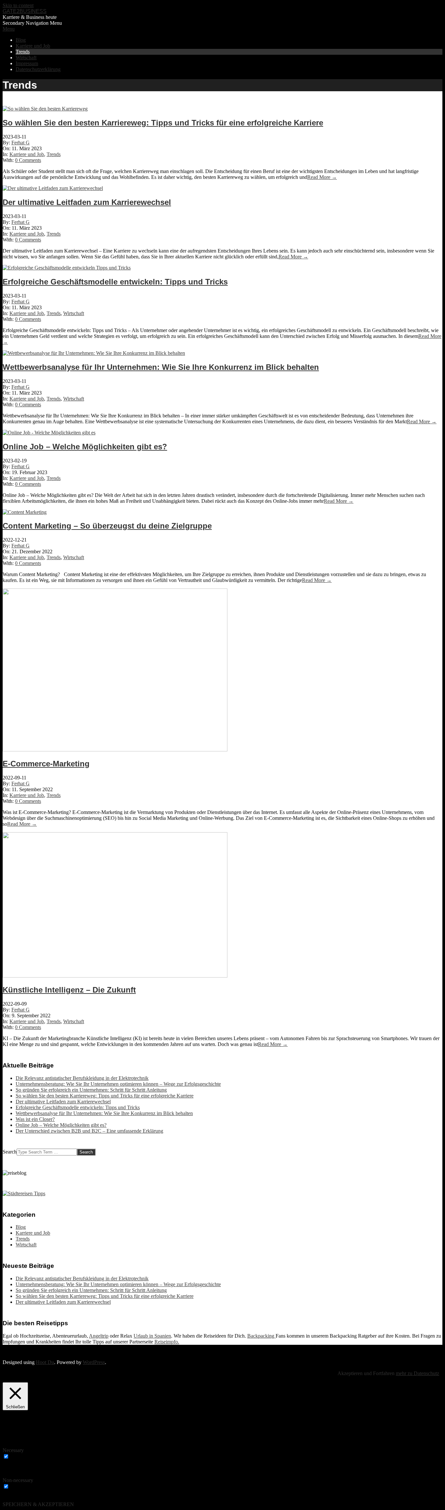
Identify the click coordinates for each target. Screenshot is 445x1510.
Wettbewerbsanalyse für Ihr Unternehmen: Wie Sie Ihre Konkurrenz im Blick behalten (161, 367)
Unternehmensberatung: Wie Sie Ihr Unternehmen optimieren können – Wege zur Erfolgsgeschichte (118, 1084)
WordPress (94, 1362)
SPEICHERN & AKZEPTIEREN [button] (38, 1504)
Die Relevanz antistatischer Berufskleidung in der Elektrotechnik (82, 1078)
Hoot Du (45, 1362)
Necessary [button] (13, 1450)
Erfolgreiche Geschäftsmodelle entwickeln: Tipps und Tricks (115, 281)
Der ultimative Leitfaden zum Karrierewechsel (87, 202)
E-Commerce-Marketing (46, 763)
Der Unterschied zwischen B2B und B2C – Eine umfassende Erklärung (89, 1131)
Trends (54, 154)
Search (10, 1151)
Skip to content (18, 5)
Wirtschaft (73, 313)
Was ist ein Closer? (35, 1119)
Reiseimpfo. (166, 1341)
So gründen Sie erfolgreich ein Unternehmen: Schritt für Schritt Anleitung (91, 1090)
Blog (21, 1227)
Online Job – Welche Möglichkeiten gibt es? (85, 446)
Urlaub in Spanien (152, 1336)
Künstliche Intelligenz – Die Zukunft (69, 989)
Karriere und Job (26, 154)
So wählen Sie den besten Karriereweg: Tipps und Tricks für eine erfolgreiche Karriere (163, 122)
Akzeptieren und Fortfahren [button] (366, 1373)
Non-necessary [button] (18, 1480)
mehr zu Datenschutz (417, 1373)
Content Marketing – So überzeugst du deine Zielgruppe (107, 525)
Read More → (322, 177)
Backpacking (261, 1336)
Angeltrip (98, 1336)
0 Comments (28, 160)
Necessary (21, 1456)
